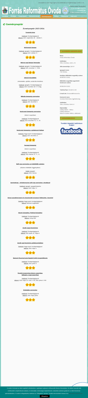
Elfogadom (45, 396)
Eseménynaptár (47, 16)
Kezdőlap (5, 16)
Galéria (56, 16)
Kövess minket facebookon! (78, 6)
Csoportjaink (23, 16)
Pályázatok (64, 16)
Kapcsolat (74, 16)
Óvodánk (13, 16)
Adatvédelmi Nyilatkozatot (76, 393)
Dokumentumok (34, 16)
